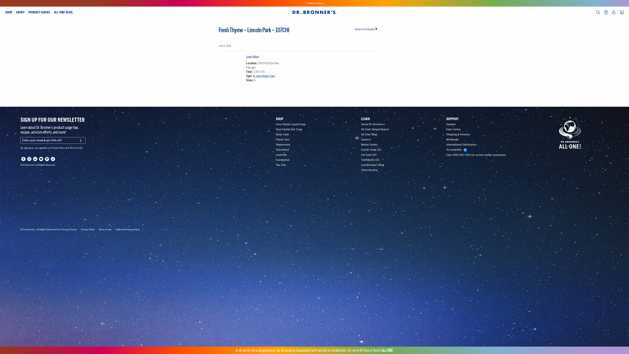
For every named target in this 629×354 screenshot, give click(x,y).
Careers (366, 139)
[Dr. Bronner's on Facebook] (23, 159)
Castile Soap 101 (371, 149)
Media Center (369, 144)
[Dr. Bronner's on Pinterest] (47, 159)
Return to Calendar (365, 29)
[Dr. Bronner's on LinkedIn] (35, 159)
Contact (451, 124)
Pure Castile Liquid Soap (291, 124)
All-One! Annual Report (375, 129)
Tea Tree (281, 165)
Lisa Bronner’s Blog (372, 165)
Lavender (281, 155)
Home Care (283, 139)
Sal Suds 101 (369, 155)
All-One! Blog (369, 134)
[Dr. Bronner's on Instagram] (29, 159)
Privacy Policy (88, 229)
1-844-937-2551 (461, 155)
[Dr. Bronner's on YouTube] (41, 159)
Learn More (252, 57)
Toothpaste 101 (370, 160)
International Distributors (461, 144)
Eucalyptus (282, 160)
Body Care (282, 134)
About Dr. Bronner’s (372, 124)
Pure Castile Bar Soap (289, 129)
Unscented (282, 149)
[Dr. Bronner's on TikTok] (53, 159)
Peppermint (283, 144)
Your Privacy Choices (66, 229)
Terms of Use (105, 229)
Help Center (453, 129)
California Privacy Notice (127, 229)
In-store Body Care (264, 76)
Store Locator (369, 170)
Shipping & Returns (458, 134)
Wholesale (452, 139)
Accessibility (454, 149)
